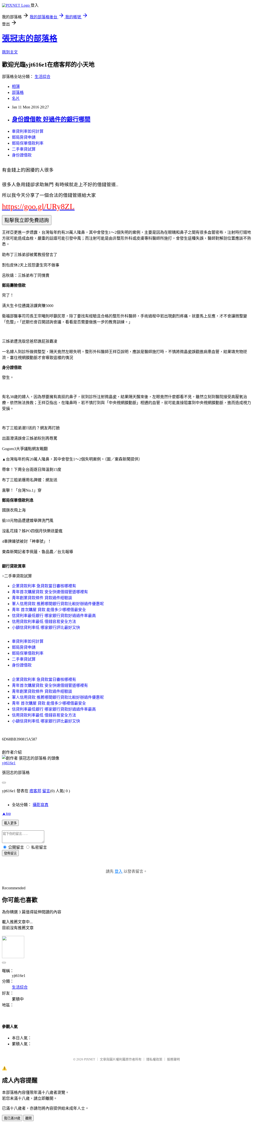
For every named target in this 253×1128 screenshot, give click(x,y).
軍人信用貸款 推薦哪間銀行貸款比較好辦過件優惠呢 (58, 604)
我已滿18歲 (12, 1118)
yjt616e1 (9, 763)
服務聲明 (173, 1059)
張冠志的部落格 (29, 38)
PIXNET (89, 1059)
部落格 (18, 92)
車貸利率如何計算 (27, 131)
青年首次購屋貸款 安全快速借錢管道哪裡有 (50, 592)
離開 (28, 1118)
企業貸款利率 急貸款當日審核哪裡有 (44, 586)
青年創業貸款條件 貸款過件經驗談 (42, 598)
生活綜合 (42, 77)
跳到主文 (10, 52)
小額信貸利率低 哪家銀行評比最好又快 (46, 627)
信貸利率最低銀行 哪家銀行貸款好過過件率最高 (54, 616)
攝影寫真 (40, 805)
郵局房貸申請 (24, 137)
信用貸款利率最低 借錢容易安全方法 (44, 621)
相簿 (16, 86)
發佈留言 (10, 853)
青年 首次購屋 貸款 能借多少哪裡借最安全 (49, 610)
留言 (46, 791)
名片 (16, 98)
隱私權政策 (154, 1059)
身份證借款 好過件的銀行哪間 (51, 119)
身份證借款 (22, 155)
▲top (6, 813)
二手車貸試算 (24, 149)
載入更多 (10, 823)
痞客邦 (35, 791)
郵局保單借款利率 (27, 143)
